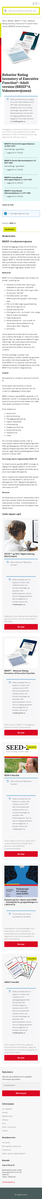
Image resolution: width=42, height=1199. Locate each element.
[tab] (9, 229)
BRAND (10, 21)
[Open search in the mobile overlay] (21, 11)
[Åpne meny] (38, 3)
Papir (25, 21)
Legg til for (14, 153)
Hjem (4, 21)
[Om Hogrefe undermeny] (12, 1108)
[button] (36, 34)
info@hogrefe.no (18, 121)
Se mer (21, 626)
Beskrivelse (9, 229)
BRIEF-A (18, 21)
